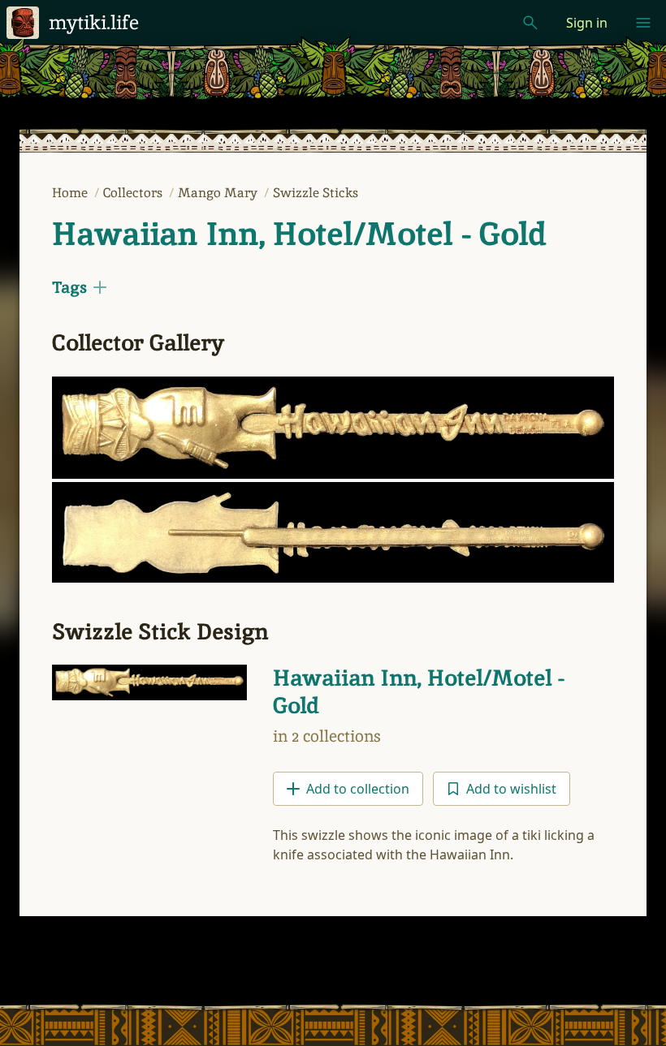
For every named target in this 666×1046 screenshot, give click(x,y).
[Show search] (530, 22)
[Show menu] (643, 22)
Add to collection (357, 789)
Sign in (587, 23)
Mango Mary (219, 192)
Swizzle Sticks (315, 192)
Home (71, 192)
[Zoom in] (333, 428)
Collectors (134, 192)
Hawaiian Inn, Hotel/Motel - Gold (299, 234)
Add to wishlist (511, 789)
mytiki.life (94, 22)
